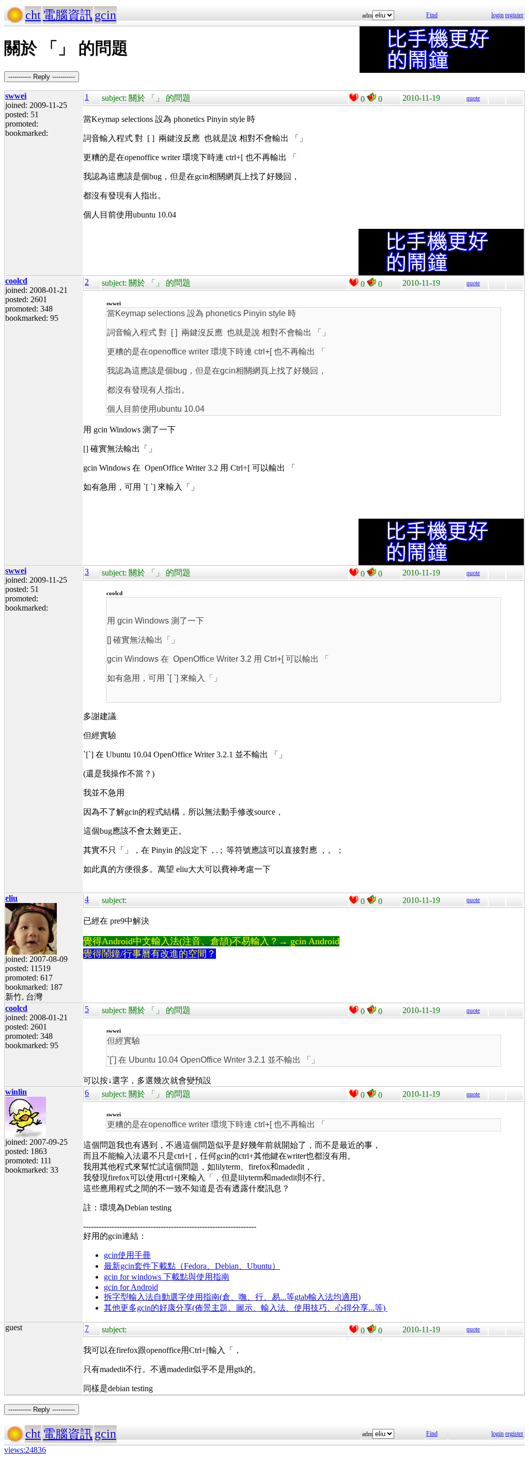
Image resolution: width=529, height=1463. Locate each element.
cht (33, 15)
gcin (105, 15)
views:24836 (25, 1449)
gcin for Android (131, 1287)
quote (473, 98)
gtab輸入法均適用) (327, 1297)
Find (432, 15)
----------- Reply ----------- (41, 77)
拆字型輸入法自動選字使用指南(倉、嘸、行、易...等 (199, 1297)
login (497, 15)
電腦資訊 (67, 15)
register (514, 15)
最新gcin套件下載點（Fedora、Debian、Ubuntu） (192, 1266)
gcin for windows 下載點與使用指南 (166, 1276)
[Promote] (354, 98)
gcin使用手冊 (127, 1255)
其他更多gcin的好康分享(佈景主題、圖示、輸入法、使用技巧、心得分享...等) (245, 1307)
